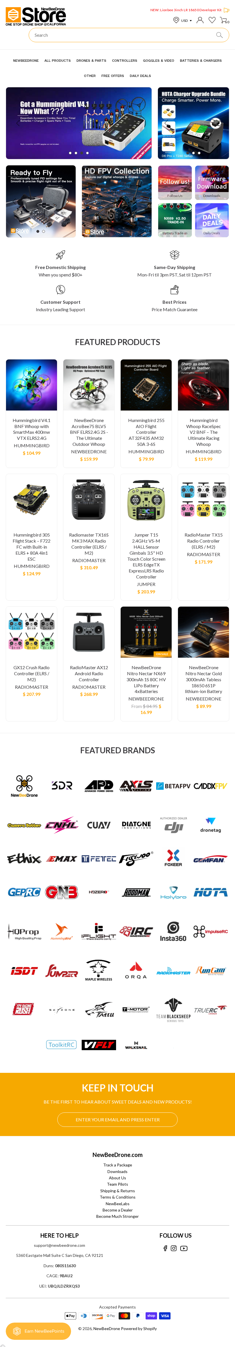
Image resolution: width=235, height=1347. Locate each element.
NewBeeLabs (118, 1203)
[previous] (18, 123)
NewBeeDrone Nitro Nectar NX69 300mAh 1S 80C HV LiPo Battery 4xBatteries (146, 679)
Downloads (117, 1171)
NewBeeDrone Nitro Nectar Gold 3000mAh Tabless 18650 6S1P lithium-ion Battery (203, 679)
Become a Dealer (118, 1209)
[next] (139, 123)
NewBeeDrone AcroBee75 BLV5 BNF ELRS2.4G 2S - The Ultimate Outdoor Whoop (89, 432)
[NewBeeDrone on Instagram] (174, 1248)
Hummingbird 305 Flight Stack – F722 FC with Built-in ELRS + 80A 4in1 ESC (31, 546)
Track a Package (117, 1164)
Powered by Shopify (139, 1328)
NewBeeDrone (89, 451)
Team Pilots (117, 1184)
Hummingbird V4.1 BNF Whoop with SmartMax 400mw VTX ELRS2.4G (31, 429)
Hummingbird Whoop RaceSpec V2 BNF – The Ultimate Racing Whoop (203, 432)
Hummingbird (32, 445)
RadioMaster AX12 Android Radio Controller (89, 673)
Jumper (146, 584)
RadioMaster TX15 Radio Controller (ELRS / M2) (204, 540)
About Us (117, 1177)
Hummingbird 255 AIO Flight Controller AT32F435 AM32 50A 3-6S (146, 432)
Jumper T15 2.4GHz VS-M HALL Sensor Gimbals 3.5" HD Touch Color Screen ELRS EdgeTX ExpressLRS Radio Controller (146, 555)
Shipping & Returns (117, 1190)
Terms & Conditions (118, 1197)
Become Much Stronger (117, 1216)
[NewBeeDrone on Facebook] (165, 1248)
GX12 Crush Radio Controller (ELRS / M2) (31, 673)
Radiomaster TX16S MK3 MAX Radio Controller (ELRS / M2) (89, 543)
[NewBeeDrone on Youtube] (183, 1248)
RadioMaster (88, 560)
